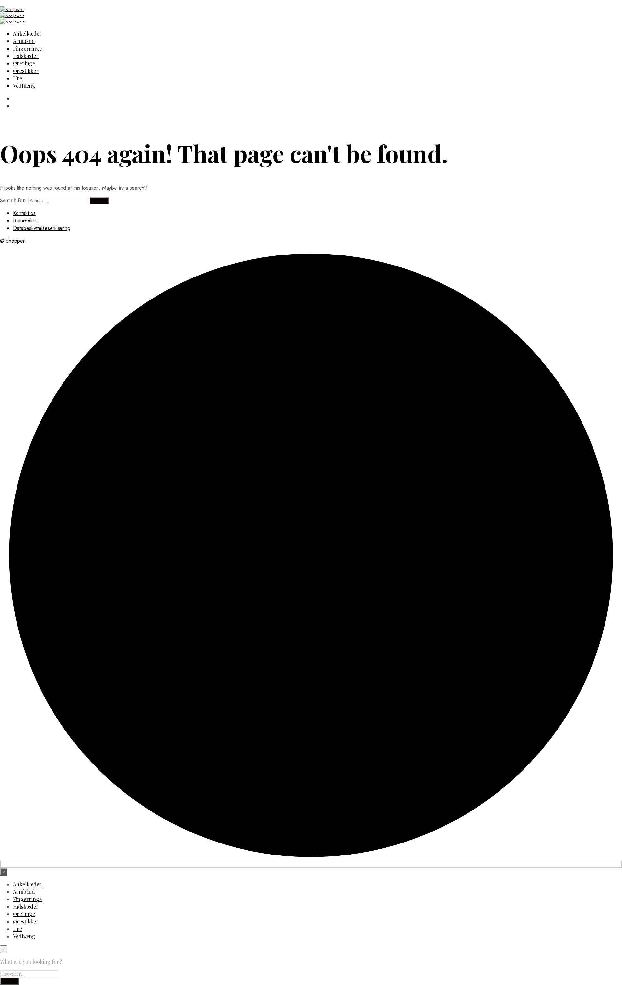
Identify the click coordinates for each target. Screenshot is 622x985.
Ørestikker (26, 70)
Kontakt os (24, 213)
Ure (17, 78)
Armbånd (24, 41)
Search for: (13, 200)
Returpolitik (25, 220)
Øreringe (24, 63)
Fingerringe (27, 48)
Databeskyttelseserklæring (41, 228)
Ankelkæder (27, 33)
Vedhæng (24, 85)
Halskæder (26, 55)
